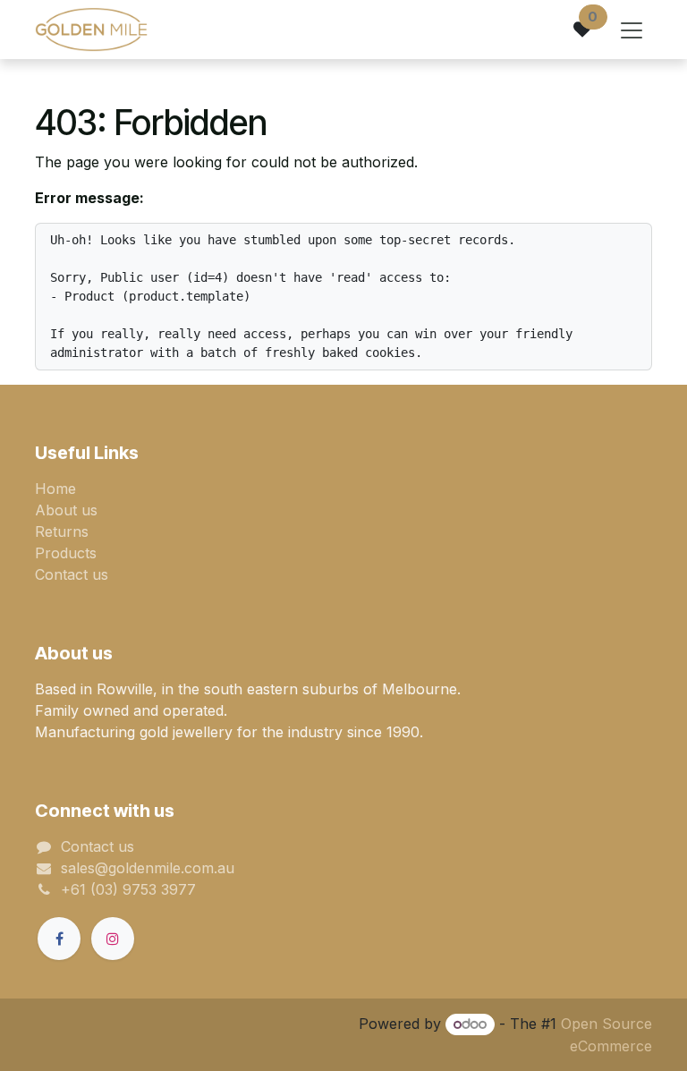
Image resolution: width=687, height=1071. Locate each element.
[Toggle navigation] (631, 29)
